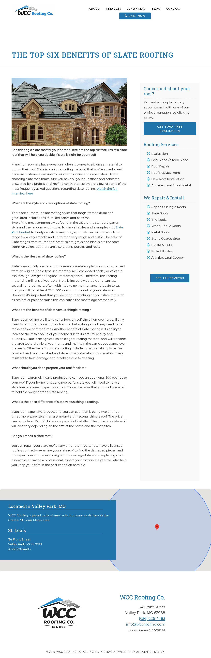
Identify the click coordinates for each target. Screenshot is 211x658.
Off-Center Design (150, 651)
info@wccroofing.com (145, 624)
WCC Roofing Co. (41, 10)
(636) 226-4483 (19, 549)
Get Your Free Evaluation (170, 129)
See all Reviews (170, 278)
